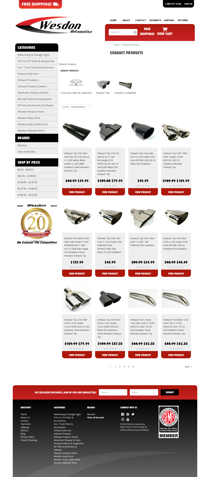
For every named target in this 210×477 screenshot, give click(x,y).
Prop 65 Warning (29, 440)
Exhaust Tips (103, 92)
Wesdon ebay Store (29, 118)
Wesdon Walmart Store (31, 130)
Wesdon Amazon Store (31, 111)
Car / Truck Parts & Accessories (36, 67)
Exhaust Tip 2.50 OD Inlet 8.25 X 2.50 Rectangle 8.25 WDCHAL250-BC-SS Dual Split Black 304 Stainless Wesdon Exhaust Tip (108, 164)
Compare (76, 135)
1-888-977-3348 (173, 3)
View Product (77, 192)
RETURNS (183, 20)
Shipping (25, 427)
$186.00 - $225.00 (27, 195)
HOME (113, 20)
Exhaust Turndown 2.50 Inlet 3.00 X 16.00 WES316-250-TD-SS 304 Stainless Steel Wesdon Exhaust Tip (175, 326)
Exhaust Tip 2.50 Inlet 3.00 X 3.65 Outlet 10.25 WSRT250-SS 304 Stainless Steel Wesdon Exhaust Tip (77, 326)
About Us (25, 417)
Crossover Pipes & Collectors (76, 92)
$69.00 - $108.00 (27, 176)
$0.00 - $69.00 (25, 169)
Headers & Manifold (125, 92)
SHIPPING (169, 20)
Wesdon (22, 145)
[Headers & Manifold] (125, 85)
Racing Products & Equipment (35, 99)
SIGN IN (188, 3)
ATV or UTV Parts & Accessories (36, 61)
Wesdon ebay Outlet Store (33, 124)
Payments (26, 423)
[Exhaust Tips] (103, 84)
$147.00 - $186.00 (27, 188)
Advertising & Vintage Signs (34, 55)
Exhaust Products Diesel (32, 86)
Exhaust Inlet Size (28, 73)
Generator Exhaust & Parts (33, 92)
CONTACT (140, 20)
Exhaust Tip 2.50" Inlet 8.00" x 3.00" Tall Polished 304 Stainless (142, 242)
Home (116, 44)
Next (187, 366)
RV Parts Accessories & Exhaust (36, 105)
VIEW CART (164, 33)
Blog (23, 433)
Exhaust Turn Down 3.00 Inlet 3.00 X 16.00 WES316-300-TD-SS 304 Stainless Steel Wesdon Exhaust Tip (142, 326)
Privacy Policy (27, 436)
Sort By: (65, 106)
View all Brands (26, 151)
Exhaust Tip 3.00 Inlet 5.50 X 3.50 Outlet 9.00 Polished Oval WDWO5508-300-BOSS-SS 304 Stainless (109, 245)
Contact (24, 420)
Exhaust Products (28, 80)
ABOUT (126, 20)
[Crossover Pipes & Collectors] (76, 82)
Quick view (77, 129)
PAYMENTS (155, 20)
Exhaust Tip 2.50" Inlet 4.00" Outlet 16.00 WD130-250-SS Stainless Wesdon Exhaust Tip (175, 160)
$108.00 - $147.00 (27, 182)
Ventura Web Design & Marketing (134, 429)
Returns (24, 430)
